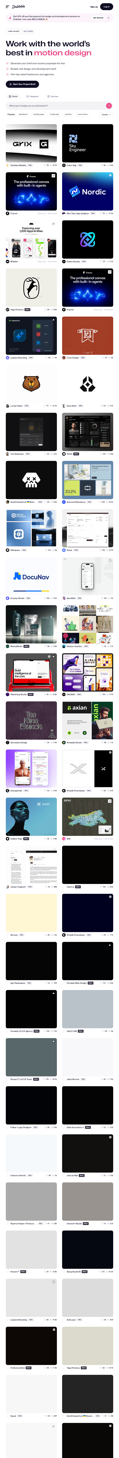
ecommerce (83, 114)
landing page (39, 114)
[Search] (109, 106)
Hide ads (41, 213)
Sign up (94, 7)
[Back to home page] (18, 6)
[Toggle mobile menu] (7, 7)
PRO (30, 165)
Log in (107, 6)
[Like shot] (52, 157)
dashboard (23, 114)
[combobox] (55, 106)
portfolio (68, 114)
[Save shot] (46, 157)
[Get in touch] (40, 157)
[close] (108, 18)
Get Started (98, 18)
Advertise (52, 213)
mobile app (54, 114)
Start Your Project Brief (24, 84)
